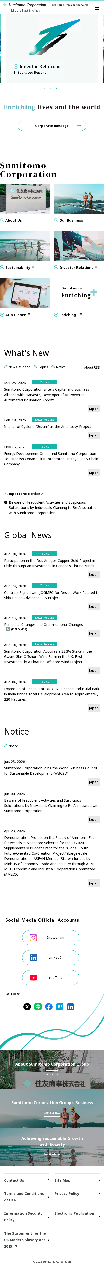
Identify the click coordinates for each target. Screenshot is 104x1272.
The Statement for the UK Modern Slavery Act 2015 (25, 1240)
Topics (43, 367)
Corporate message (52, 125)
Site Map (62, 1180)
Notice (61, 367)
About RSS (92, 367)
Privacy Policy (67, 1193)
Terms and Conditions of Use (24, 1196)
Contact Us (14, 1180)
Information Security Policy (23, 1216)
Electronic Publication (74, 1213)
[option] (52, 48)
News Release (19, 367)
